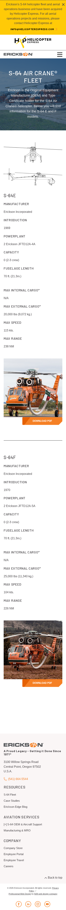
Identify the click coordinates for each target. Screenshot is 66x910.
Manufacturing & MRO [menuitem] (17, 830)
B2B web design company (45, 894)
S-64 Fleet (10, 794)
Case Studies (12, 800)
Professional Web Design (20, 894)
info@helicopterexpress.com (32, 29)
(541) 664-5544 (18, 779)
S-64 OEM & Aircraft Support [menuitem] (24, 824)
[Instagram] (38, 904)
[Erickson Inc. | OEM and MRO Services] (18, 54)
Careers (8, 866)
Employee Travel (14, 860)
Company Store (13, 848)
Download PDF (42, 421)
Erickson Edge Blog (15, 806)
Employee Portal (13, 854)
